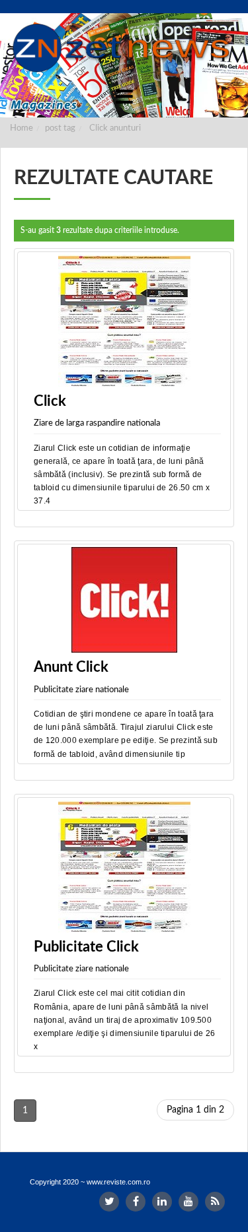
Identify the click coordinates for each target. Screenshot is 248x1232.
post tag (60, 128)
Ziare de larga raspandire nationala (97, 423)
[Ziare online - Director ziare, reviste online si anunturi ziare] (124, 48)
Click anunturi (115, 128)
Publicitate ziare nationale (81, 690)
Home (21, 128)
